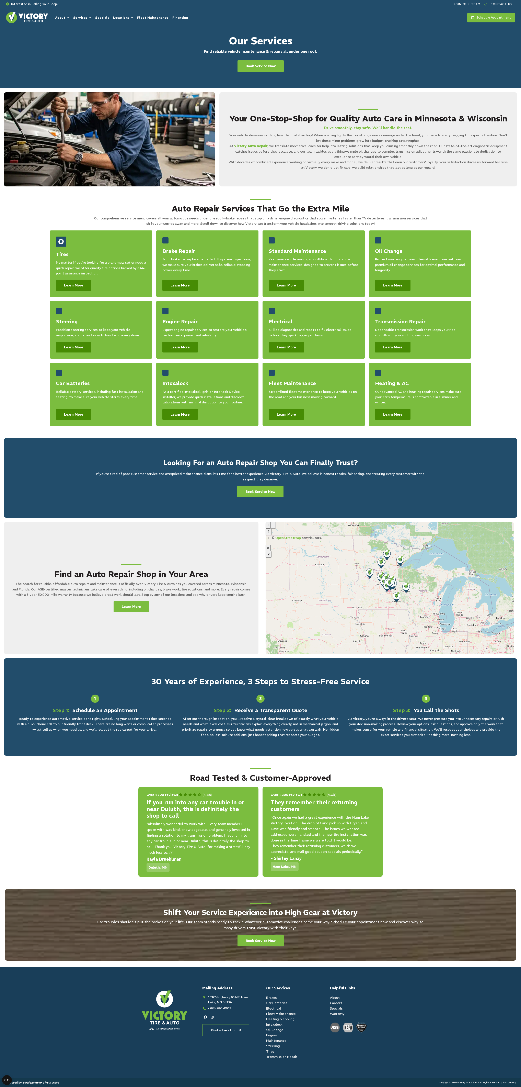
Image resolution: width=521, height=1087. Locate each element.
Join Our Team (467, 4)
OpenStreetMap (288, 538)
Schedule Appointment (492, 17)
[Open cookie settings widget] (7, 1080)
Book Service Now (261, 66)
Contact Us (501, 4)
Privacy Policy (509, 1082)
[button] (32, 4)
